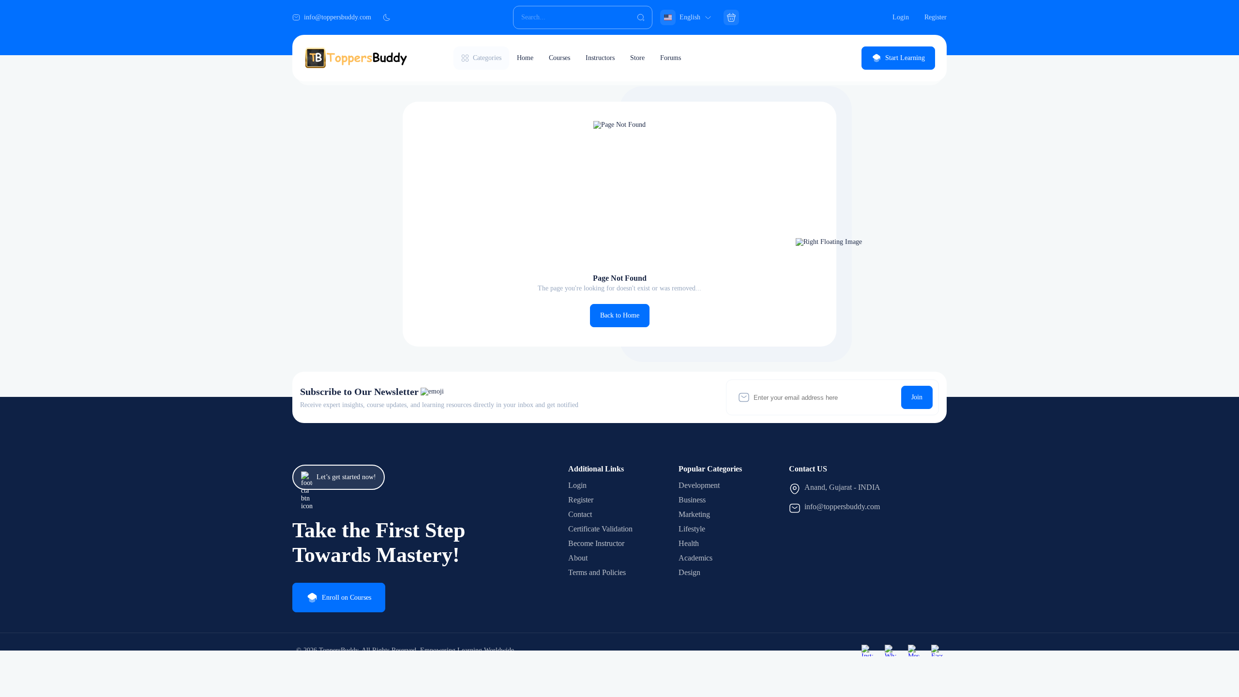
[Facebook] (937, 650)
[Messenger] (914, 650)
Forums (670, 57)
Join (916, 397)
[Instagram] (867, 650)
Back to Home (619, 315)
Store (637, 57)
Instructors (600, 57)
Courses (559, 57)
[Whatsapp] (890, 650)
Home (525, 57)
